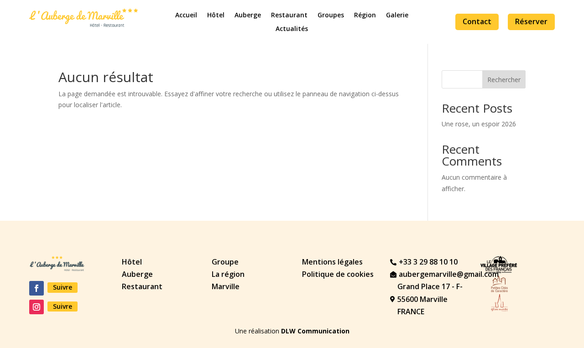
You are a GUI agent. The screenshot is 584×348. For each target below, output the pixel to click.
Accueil (186, 15)
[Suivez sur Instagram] (36, 307)
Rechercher (504, 79)
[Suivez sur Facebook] (36, 288)
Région (365, 15)
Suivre (62, 287)
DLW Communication (315, 331)
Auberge (248, 15)
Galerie (397, 15)
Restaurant (289, 15)
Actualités (292, 29)
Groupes (331, 15)
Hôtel (215, 15)
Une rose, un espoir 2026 (479, 123)
